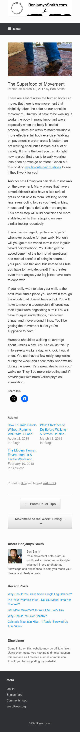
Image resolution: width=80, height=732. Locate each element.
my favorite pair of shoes (43, 167)
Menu (17, 29)
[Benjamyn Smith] (40, 8)
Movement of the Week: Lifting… (40, 521)
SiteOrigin (37, 723)
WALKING (49, 483)
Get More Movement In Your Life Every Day (36, 610)
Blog (24, 483)
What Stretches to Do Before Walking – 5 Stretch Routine (54, 429)
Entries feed (14, 694)
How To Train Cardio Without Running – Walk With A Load (22, 429)
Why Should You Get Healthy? (27, 616)
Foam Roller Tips (40, 503)
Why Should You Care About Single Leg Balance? (40, 594)
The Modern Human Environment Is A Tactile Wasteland (22, 454)
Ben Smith (57, 88)
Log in (10, 688)
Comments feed (17, 700)
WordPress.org (16, 706)
